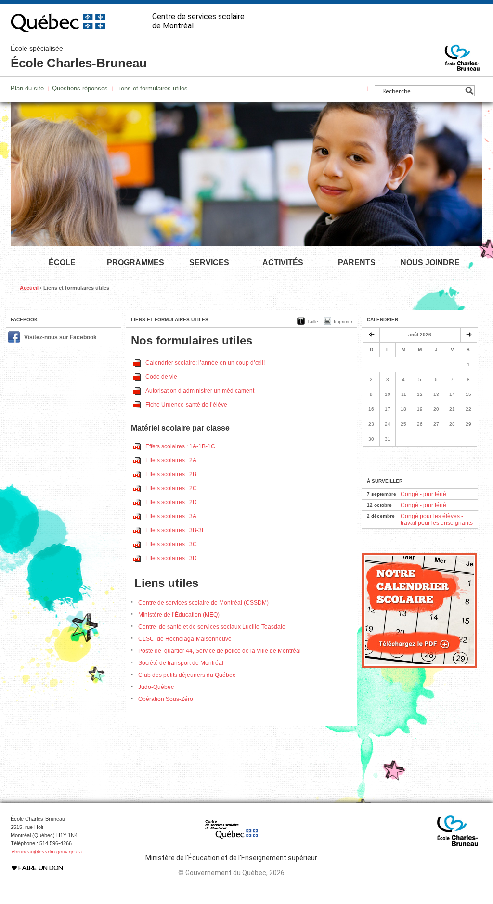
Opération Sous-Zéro (165, 699)
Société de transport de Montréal (180, 663)
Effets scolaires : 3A (170, 516)
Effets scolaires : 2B (170, 474)
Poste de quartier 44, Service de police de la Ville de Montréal (219, 651)
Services (209, 262)
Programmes (135, 262)
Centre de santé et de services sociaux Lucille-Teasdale (211, 627)
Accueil (29, 288)
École (62, 262)
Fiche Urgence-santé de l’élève (186, 404)
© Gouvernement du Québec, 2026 (231, 873)
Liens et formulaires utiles (152, 88)
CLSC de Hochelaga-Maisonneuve (185, 639)
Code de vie (161, 376)
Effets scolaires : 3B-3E (175, 530)
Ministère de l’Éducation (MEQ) (179, 614)
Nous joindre (430, 262)
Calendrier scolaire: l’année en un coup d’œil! (205, 362)
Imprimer (343, 321)
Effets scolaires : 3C (171, 544)
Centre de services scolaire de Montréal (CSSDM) (203, 602)
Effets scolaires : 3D (171, 558)
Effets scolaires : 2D (171, 502)
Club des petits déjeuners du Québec (186, 675)
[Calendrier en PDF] (419, 665)
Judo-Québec (156, 687)
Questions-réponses (80, 88)
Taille (312, 321)
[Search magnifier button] (469, 91)
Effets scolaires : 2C (171, 488)
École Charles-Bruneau (79, 57)
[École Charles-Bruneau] (462, 66)
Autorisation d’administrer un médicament (199, 390)
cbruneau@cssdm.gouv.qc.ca (47, 851)
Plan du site (27, 88)
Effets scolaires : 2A (170, 460)
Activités (282, 262)
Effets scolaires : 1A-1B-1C (180, 446)
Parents (357, 262)
